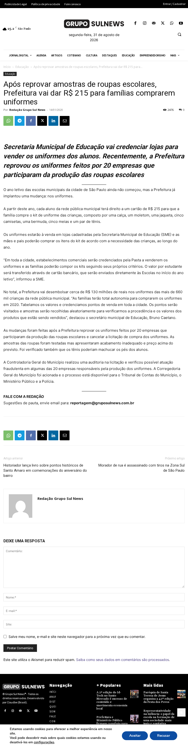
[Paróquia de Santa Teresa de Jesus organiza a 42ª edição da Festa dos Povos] (181, 694)
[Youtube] (181, 23)
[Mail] (153, 23)
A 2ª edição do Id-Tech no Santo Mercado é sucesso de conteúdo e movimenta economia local (111, 700)
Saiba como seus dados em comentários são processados (122, 660)
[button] (179, 34)
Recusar (163, 735)
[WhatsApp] (172, 23)
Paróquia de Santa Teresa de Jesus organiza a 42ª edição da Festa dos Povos (158, 697)
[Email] (65, 121)
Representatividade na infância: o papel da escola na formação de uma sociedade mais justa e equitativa (159, 717)
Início (7, 67)
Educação (22, 67)
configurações (44, 742)
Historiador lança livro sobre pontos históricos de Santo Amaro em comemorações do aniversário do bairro (45, 470)
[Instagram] (144, 23)
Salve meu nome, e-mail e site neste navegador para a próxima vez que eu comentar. (77, 636)
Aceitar (135, 735)
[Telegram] (19, 121)
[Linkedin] (53, 121)
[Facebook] (135, 23)
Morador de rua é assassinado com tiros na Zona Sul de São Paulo (141, 468)
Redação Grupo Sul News (27, 110)
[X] (162, 23)
